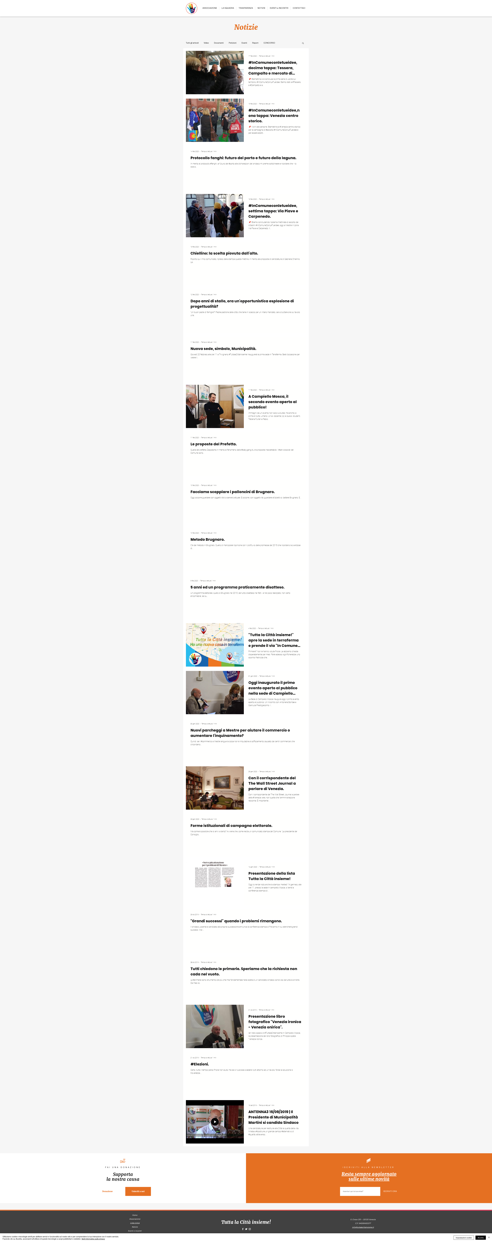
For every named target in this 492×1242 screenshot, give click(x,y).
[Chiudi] (488, 1237)
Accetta (481, 1237)
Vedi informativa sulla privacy (93, 1239)
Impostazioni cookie (464, 1237)
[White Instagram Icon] (249, 1229)
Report (255, 43)
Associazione (134, 1219)
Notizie (135, 1227)
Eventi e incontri (135, 1231)
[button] (303, 43)
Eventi (244, 43)
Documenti (219, 43)
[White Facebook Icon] (242, 1229)
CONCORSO (269, 43)
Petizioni (232, 43)
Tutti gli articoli (192, 43)
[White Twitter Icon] (246, 1229)
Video (206, 43)
